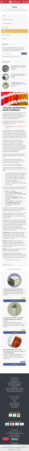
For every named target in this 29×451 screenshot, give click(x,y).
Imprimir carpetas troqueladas (14, 385)
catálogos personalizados (8, 124)
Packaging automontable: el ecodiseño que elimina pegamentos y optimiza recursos (18, 83)
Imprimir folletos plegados (14, 384)
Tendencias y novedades (7, 19)
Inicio (4, 9)
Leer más (14, 300)
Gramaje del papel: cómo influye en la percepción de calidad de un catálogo (18, 75)
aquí (14, 449)
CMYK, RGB (23, 169)
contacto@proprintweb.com (14, 436)
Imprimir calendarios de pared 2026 (14, 391)
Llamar (6, 438)
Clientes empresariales (14, 403)
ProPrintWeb (16, 434)
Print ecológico (5, 27)
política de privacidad (15, 56)
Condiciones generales (14, 404)
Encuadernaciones (6, 35)
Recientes (4, 15)
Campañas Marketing (6, 23)
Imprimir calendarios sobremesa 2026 (14, 390)
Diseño (3, 31)
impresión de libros (18, 122)
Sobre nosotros (14, 398)
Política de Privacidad (14, 405)
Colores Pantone (17, 259)
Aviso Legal (14, 407)
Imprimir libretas (14, 381)
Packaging (4, 38)
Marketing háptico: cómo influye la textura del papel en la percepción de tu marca (18, 67)
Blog (6, 9)
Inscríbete (24, 53)
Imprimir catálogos (14, 380)
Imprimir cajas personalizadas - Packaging (14, 388)
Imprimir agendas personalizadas (14, 382)
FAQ (14, 401)
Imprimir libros (14, 387)
